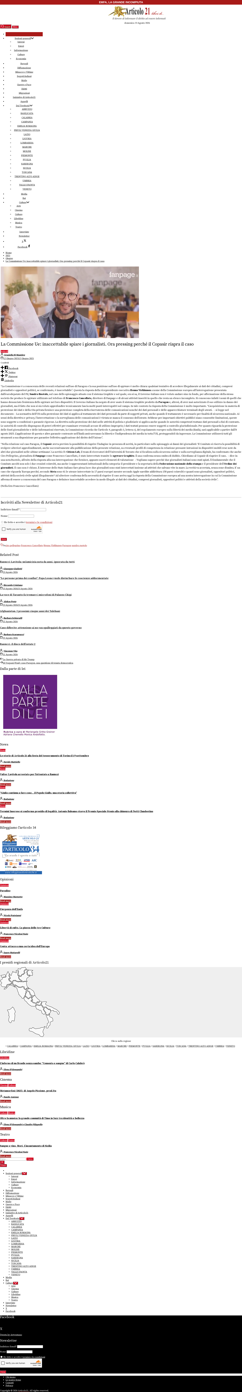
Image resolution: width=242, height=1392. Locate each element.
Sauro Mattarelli (11, 952)
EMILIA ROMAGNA (27, 126)
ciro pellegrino (12, 545)
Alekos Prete (9, 601)
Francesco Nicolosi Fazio (15, 934)
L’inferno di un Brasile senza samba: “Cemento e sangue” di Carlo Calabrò (42, 1063)
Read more (5, 766)
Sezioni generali (23, 38)
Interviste (24, 231)
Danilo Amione (11, 1097)
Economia (21, 58)
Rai (24, 198)
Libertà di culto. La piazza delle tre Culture (25, 927)
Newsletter (24, 236)
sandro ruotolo (79, 545)
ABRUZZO (27, 109)
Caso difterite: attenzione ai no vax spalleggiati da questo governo (41, 627)
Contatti (10, 1382)
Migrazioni (24, 93)
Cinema (19, 210)
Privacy (9, 1385)
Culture (21, 54)
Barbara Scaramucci (13, 634)
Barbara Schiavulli (12, 618)
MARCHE (27, 147)
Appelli (24, 101)
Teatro (18, 227)
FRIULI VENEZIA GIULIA (27, 130)
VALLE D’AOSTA (27, 185)
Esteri (21, 46)
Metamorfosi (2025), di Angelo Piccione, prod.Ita (28, 1090)
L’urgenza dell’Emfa (11, 909)
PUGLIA (27, 159)
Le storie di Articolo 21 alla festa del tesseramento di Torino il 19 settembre (44, 755)
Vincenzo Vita (10, 651)
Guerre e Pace (24, 84)
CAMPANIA (27, 121)
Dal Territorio (23, 105)
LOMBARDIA (26, 142)
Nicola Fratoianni (12, 915)
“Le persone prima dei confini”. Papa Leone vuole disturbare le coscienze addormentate (54, 578)
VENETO (27, 189)
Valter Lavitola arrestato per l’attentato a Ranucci (29, 774)
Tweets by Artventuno (11, 1334)
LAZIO (27, 134)
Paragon (66, 545)
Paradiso (5, 890)
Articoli (4, 351)
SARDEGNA (27, 163)
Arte (19, 206)
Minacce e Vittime (24, 72)
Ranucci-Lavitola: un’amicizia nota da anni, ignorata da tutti (37, 561)
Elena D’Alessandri (12, 1069)
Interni (21, 42)
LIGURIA (27, 138)
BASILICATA (27, 113)
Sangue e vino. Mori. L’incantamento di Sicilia (26, 1146)
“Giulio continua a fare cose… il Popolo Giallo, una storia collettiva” (38, 793)
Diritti (24, 88)
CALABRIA (27, 117)
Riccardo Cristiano (12, 585)
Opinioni (4, 885)
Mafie (24, 80)
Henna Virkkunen (53, 545)
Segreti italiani (24, 76)
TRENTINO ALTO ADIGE (27, 176)
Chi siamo (11, 1377)
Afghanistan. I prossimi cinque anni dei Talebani (30, 611)
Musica (18, 222)
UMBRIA (27, 180)
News (2, 750)
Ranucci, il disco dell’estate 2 (17, 644)
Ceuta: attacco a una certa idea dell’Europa (25, 946)
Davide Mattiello (11, 762)
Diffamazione (24, 67)
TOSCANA (27, 172)
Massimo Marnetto (12, 896)
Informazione (21, 50)
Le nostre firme (13, 1380)
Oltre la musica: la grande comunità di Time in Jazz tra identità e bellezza (42, 1118)
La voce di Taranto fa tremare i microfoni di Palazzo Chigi (36, 594)
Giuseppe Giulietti (12, 568)
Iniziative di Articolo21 (24, 97)
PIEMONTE (27, 155)
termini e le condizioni (39, 522)
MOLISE (27, 151)
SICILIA (27, 168)
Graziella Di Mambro (14, 355)
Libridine (18, 218)
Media (24, 194)
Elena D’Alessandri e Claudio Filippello (22, 1124)
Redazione (8, 780)
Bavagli (24, 63)
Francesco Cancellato (32, 545)
